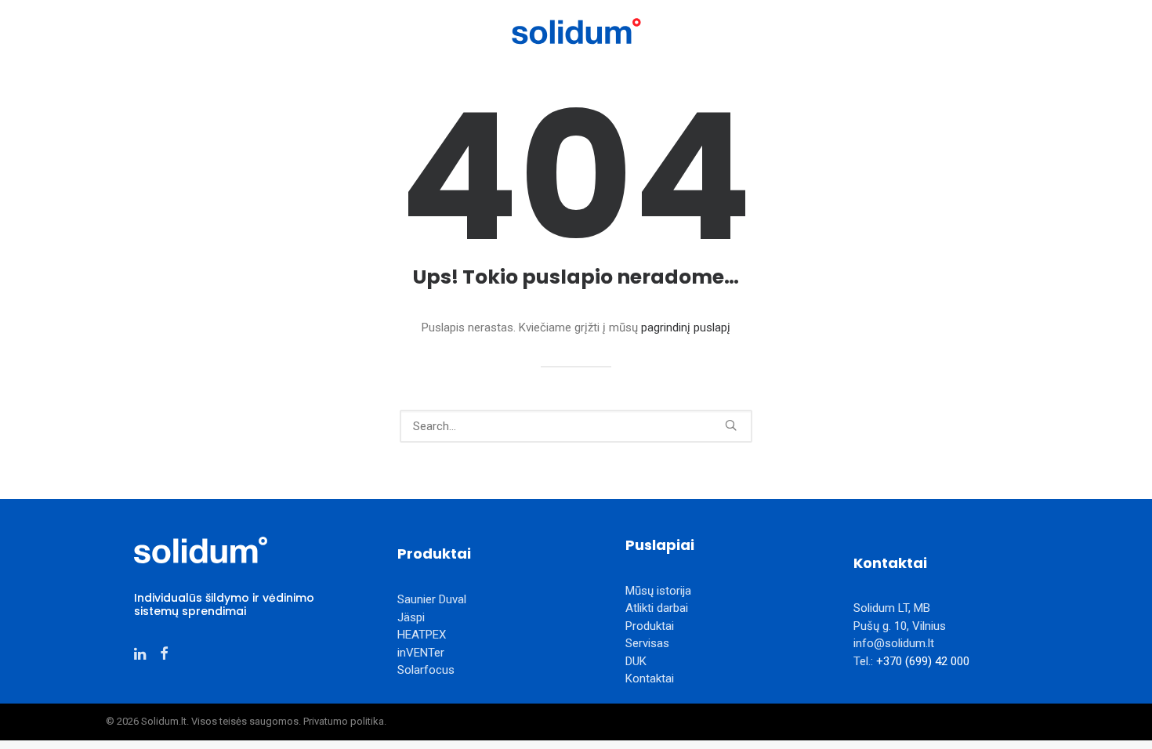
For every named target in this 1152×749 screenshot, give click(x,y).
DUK (636, 661)
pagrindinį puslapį (685, 327)
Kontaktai (900, 31)
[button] (730, 425)
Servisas (822, 31)
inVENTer (420, 653)
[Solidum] (576, 31)
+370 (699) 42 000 (922, 661)
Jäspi (411, 617)
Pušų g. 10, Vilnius (899, 626)
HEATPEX (421, 635)
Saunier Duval (431, 599)
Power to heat (201, 31)
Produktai (731, 31)
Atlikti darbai (409, 31)
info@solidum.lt (893, 643)
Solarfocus (426, 670)
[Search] (576, 426)
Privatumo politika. (344, 721)
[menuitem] (201, 31)
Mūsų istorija (306, 31)
